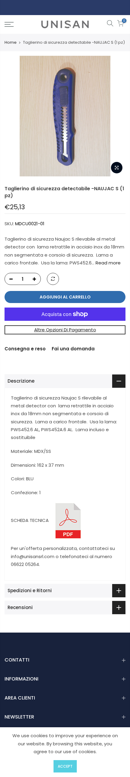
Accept (65, 766)
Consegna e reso (25, 349)
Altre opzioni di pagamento (65, 330)
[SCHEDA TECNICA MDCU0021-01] (68, 520)
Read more (107, 263)
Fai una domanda (73, 349)
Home (11, 42)
